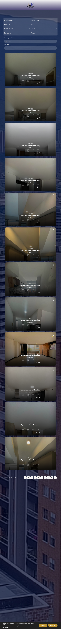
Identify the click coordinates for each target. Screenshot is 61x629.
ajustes (6, 627)
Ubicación (7, 24)
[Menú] (7, 5)
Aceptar (43, 625)
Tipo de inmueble (36, 20)
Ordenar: (6, 44)
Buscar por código (9, 38)
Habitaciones (8, 29)
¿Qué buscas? (8, 20)
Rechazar (52, 625)
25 (48, 478)
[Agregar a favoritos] (53, 55)
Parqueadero (8, 33)
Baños (33, 29)
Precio (33, 33)
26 (51, 478)
